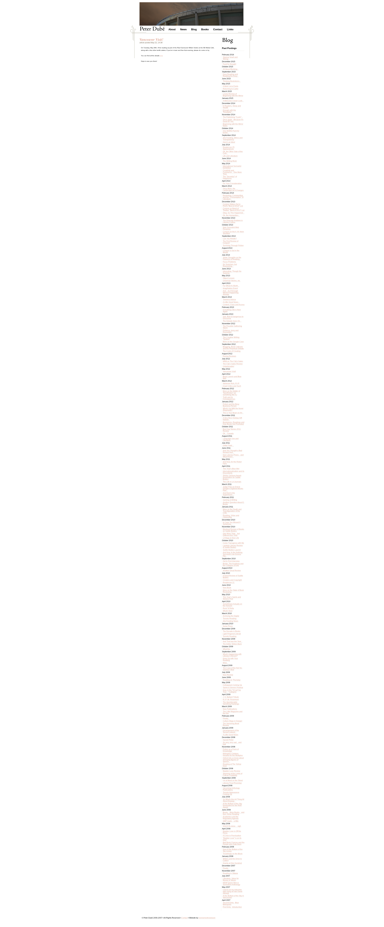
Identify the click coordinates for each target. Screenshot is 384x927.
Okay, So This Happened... (233, 213)
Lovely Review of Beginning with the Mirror (233, 95)
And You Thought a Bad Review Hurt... (232, 451)
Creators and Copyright (232, 580)
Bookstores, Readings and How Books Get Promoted (233, 423)
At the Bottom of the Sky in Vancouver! (233, 897)
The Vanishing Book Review (231, 724)
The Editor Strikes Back (232, 644)
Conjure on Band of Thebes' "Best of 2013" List (233, 209)
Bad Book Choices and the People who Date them (233, 843)
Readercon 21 (228, 582)
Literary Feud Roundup (232, 783)
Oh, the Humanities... (231, 215)
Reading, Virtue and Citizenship (231, 516)
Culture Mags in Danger (232, 721)
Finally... (226, 718)
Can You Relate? (230, 239)
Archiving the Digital (231, 616)
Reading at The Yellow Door (232, 765)
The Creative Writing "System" (231, 338)
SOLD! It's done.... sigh (232, 826)
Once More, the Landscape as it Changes (233, 189)
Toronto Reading (229, 618)
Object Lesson (228, 278)
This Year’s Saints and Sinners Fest (232, 598)
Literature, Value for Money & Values (231, 879)
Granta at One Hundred (232, 863)
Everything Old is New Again (232, 310)
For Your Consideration (232, 183)
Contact (217, 29)
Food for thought (229, 64)
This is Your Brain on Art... (233, 413)
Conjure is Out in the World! (231, 251)
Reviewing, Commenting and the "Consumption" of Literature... (233, 197)
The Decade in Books (231, 631)
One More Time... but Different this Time (231, 534)
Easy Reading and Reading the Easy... (230, 75)
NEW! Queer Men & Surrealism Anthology (231, 884)
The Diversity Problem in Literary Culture (233, 221)
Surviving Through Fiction (233, 245)
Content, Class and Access (233, 305)
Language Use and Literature (230, 439)
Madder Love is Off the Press (232, 832)
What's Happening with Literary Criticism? (232, 655)
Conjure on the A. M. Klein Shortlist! (233, 232)
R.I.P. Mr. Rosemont (231, 699)
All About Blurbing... (231, 69)
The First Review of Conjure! (230, 242)
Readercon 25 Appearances (228, 148)
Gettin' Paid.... (228, 445)
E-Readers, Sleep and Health (232, 107)
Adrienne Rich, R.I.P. (231, 383)
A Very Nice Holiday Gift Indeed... (232, 419)
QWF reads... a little (230, 821)
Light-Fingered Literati (232, 634)
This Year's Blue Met (231, 469)
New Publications (230, 709)
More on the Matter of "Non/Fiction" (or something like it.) (231, 393)
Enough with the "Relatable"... (229, 111)
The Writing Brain (230, 161)
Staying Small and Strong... (230, 58)
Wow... (225, 663)
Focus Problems (229, 262)
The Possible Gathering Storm (232, 327)
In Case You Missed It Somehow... (231, 523)
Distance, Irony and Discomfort (230, 331)
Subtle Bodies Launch (232, 550)
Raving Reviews (229, 356)
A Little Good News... (231, 302)
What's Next (227, 611)
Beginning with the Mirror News (233, 125)
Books (205, 29)
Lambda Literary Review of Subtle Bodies (233, 546)
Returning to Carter (230, 89)
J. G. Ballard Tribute (231, 697)
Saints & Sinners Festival (233, 688)
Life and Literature (230, 156)
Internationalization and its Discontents (233, 472)
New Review (228, 675)
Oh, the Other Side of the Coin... (233, 152)
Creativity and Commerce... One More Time (232, 172)
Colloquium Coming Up (232, 685)
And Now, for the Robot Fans (232, 463)
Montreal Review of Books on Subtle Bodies (233, 530)
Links (230, 29)
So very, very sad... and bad (232, 743)
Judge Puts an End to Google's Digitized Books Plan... (233, 488)
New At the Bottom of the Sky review (233, 850)
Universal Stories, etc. (231, 281)
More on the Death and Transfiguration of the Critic (232, 511)
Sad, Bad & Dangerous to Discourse (233, 317)
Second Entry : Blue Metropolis (231, 903)
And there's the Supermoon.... (229, 494)
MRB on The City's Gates (233, 361)
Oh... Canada (228, 433)
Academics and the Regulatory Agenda (230, 817)
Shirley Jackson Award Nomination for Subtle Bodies (232, 477)
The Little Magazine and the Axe (232, 712)
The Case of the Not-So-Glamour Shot (232, 669)
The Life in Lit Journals (232, 482)
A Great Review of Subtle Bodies (233, 576)
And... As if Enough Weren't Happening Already (230, 292)
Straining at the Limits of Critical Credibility (232, 774)
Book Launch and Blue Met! (232, 377)
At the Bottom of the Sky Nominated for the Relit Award (232, 805)
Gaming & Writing (230, 500)
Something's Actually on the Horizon (232, 605)
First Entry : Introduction (232, 907)
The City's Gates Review (233, 364)
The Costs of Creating (231, 351)
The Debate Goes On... (232, 321)
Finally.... (226, 868)
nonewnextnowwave (207, 918)
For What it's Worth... (231, 286)
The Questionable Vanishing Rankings (231, 703)
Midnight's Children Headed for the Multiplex (233, 754)
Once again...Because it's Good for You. (233, 120)
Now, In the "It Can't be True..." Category (232, 691)
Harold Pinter (228, 740)
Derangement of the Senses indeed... (231, 731)
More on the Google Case (233, 342)
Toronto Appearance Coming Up (231, 793)
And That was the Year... (232, 641)
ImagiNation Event (230, 288)
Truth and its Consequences (229, 398)
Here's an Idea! (229, 142)
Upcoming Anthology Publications (231, 789)
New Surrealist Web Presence (231, 228)
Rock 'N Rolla (228, 608)
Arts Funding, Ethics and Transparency (233, 139)
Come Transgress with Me (233, 543)
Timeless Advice (229, 300)
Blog (194, 29)
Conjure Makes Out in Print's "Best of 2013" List (233, 205)
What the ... (227, 649)
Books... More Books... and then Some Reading (233, 813)
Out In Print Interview (231, 561)
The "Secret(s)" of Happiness (230, 177)
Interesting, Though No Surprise (232, 272)
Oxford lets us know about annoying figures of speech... (233, 760)
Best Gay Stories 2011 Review (232, 430)
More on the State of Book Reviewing (233, 591)
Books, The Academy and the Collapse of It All (233, 564)
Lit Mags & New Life (231, 538)
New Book (227, 588)
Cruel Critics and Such (232, 386)
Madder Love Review (231, 771)
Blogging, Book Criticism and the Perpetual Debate (233, 347)
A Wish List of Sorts (230, 86)
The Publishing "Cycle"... (233, 117)
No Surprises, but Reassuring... (230, 265)
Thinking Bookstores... (232, 81)
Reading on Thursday (231, 680)
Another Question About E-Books (233, 503)
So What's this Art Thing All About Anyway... (233, 800)
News (183, 29)
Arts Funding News (230, 621)
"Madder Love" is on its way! (232, 839)
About (172, 29)
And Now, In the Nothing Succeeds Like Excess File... (232, 554)
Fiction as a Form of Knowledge (231, 750)
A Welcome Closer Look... (233, 101)
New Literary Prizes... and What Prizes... (233, 456)
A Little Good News (230, 735)
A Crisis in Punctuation (232, 836)
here (161, 55)
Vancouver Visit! (229, 371)
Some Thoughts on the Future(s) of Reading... (232, 258)
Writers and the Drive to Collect (232, 860)
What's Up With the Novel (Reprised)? (233, 409)
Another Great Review (232, 571)
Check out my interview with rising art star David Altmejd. (232, 891)
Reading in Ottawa (230, 873)
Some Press (228, 626)
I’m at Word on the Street (233, 780)
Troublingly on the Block (232, 854)
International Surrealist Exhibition (232, 167)
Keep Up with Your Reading (230, 659)
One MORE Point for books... (231, 132)
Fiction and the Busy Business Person (231, 405)
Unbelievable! (228, 366)
